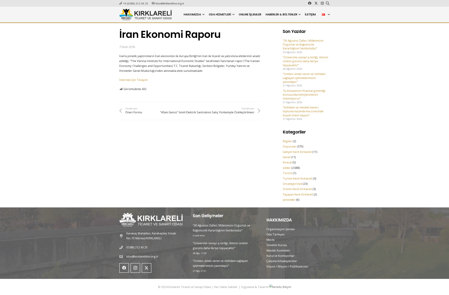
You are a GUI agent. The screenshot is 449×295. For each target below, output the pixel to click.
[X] (316, 3)
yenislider (289, 200)
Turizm (287, 173)
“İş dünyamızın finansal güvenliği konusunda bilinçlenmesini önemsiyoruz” (304, 95)
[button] (203, 14)
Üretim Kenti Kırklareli (297, 189)
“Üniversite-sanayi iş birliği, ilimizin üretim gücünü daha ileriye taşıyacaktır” (305, 61)
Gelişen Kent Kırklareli (297, 152)
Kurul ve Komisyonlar (280, 256)
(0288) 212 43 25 (137, 247)
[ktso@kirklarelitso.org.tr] (122, 256)
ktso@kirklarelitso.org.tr (142, 256)
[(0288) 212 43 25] (122, 247)
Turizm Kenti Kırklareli (297, 178)
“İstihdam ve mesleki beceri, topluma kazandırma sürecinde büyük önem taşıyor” (303, 111)
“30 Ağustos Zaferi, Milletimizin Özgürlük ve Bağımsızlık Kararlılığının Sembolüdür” (303, 44)
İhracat (287, 162)
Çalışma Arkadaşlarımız (281, 261)
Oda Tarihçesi (275, 234)
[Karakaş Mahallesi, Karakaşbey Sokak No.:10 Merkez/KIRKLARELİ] (122, 236)
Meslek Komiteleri (278, 250)
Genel (286, 157)
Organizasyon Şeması (280, 229)
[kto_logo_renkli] (145, 14)
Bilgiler (287, 141)
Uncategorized (292, 184)
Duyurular (289, 146)
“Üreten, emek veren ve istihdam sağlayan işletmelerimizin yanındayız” (304, 78)
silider (287, 168)
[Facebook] (309, 3)
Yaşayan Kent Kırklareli (298, 194)
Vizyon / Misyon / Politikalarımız (287, 266)
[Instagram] (322, 3)
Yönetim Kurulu (276, 245)
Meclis (270, 240)
